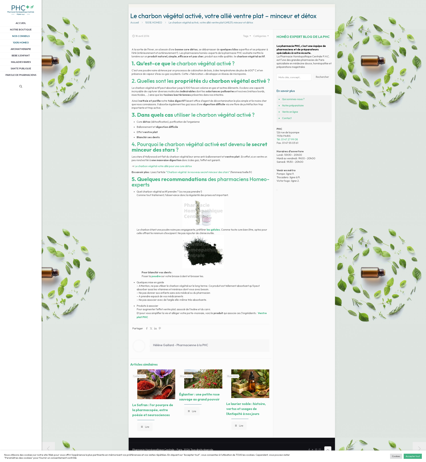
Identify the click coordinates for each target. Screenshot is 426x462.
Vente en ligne (290, 111)
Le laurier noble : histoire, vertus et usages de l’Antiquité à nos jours (246, 409)
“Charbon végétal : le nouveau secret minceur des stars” (198, 172)
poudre (156, 276)
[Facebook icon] (309, 449)
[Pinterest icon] (316, 449)
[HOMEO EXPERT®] (21, 9)
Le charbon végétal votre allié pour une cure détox (163, 166)
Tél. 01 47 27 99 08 (287, 139)
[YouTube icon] (313, 449)
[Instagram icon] (320, 449)
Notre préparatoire (293, 105)
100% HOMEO (153, 22)
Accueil (134, 22)
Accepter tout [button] (413, 456)
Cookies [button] (396, 456)
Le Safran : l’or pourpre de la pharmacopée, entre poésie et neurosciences (152, 410)
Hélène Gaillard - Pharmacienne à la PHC (180, 345)
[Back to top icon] (327, 449)
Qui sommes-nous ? (293, 99)
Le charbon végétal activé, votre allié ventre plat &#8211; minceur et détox (211, 22)
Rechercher (322, 76)
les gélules (213, 229)
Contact (287, 118)
